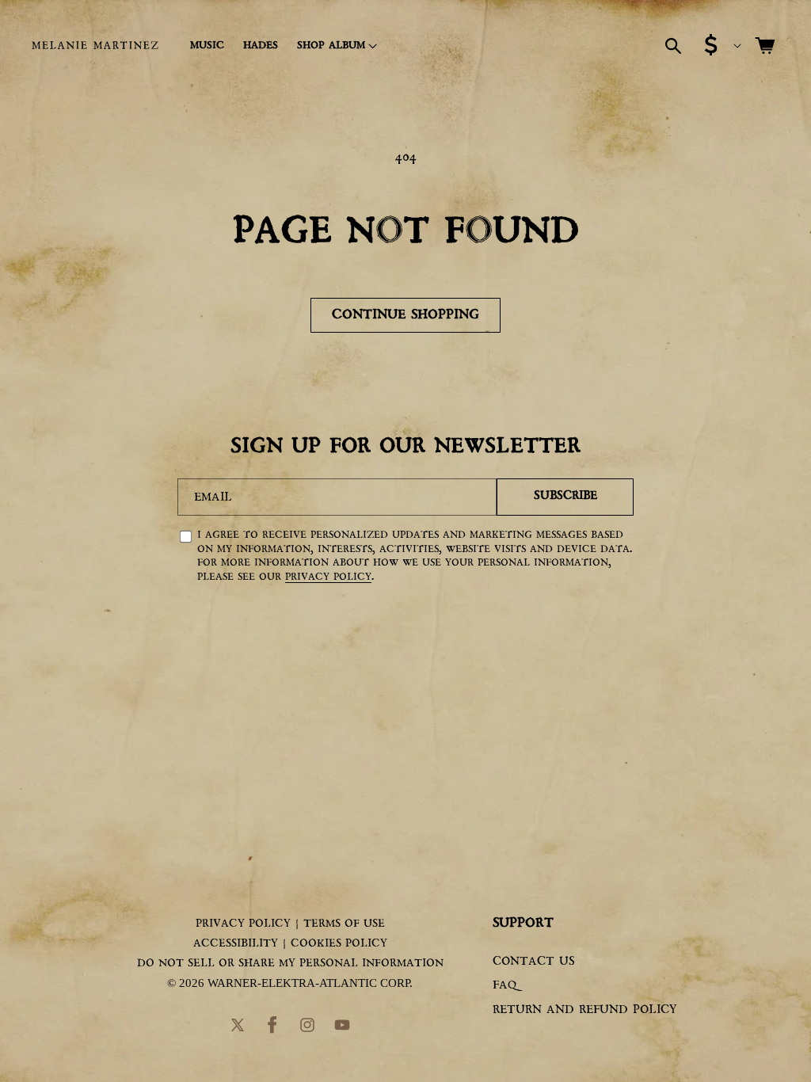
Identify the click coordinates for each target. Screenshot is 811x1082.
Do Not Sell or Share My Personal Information (290, 963)
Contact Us (534, 962)
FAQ (504, 985)
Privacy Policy (328, 577)
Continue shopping (405, 314)
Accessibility (235, 943)
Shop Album (331, 45)
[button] (334, 46)
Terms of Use (344, 923)
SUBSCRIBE (565, 496)
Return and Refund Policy (584, 1010)
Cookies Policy (339, 943)
